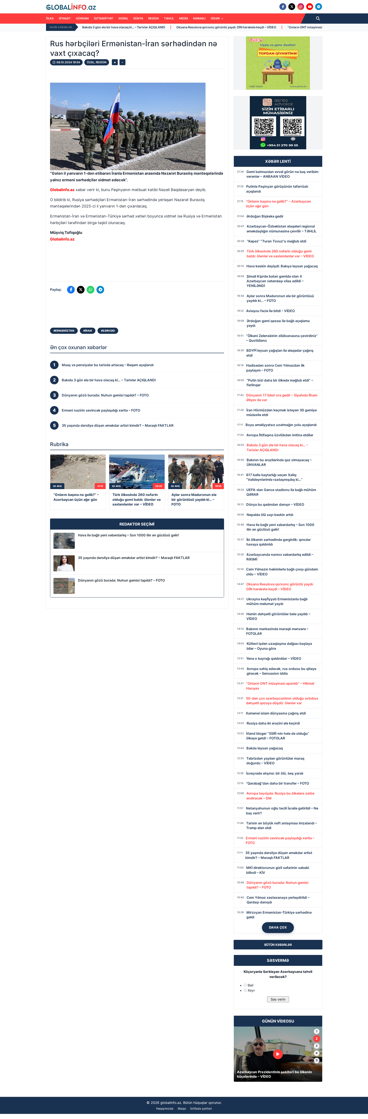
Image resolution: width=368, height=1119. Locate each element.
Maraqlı (199, 18)
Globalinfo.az (62, 189)
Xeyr (251, 990)
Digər (215, 18)
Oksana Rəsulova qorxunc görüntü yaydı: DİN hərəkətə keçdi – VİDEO (158, 27)
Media (183, 18)
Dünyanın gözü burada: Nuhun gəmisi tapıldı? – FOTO (121, 580)
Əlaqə (182, 1108)
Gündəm (82, 18)
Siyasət (65, 18)
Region (153, 18)
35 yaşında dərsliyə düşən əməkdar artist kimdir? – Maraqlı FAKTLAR (134, 558)
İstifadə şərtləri (201, 1108)
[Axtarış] (318, 19)
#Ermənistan (63, 330)
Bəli (250, 985)
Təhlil (169, 18)
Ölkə (50, 18)
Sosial (123, 18)
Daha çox (278, 927)
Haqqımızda (164, 1108)
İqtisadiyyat (103, 18)
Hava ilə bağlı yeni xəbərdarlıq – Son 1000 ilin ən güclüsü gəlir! (128, 535)
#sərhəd (108, 330)
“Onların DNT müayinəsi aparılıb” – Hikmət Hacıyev (256, 27)
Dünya (138, 18)
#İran (87, 330)
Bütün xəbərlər (278, 944)
